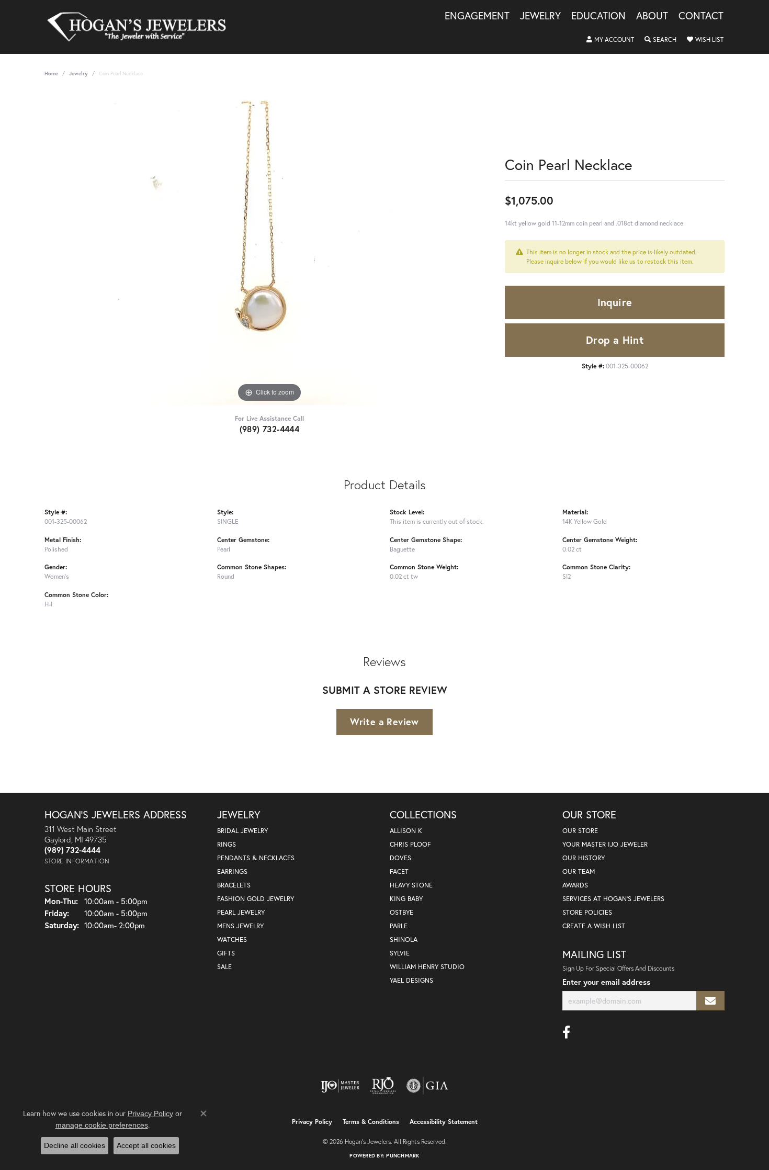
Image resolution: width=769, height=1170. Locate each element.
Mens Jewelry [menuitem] (240, 925)
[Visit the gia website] (427, 1086)
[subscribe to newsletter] (710, 1000)
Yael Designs (411, 980)
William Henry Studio (427, 966)
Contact (700, 16)
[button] (610, 40)
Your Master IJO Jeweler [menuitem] (605, 844)
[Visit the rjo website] (383, 1086)
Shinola (403, 939)
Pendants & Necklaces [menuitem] (256, 857)
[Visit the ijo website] (340, 1086)
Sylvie (400, 953)
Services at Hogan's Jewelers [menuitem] (613, 898)
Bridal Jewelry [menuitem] (242, 830)
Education (598, 16)
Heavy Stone (411, 885)
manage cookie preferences (101, 1125)
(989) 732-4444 (270, 428)
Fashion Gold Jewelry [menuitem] (255, 898)
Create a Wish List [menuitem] (593, 925)
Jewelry (540, 16)
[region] (269, 248)
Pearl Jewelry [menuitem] (241, 912)
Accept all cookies (146, 1145)
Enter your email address (606, 982)
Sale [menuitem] (224, 966)
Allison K (406, 830)
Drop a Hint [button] (614, 340)
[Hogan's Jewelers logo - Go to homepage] (141, 26)
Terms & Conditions (371, 1122)
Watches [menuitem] (232, 939)
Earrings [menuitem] (232, 871)
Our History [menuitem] (583, 857)
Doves (400, 857)
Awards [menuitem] (575, 885)
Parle (399, 925)
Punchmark (402, 1155)
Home (51, 73)
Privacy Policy (312, 1122)
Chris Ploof (410, 844)
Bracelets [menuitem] (234, 885)
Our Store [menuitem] (580, 830)
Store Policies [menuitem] (587, 912)
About (652, 16)
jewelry (78, 73)
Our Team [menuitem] (578, 871)
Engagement (477, 16)
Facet (399, 871)
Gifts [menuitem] (226, 953)
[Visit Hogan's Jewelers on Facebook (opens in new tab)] (566, 1032)
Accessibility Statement (444, 1122)
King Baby (406, 898)
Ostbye (401, 912)
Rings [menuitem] (226, 844)
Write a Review (384, 721)
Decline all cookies (74, 1145)
